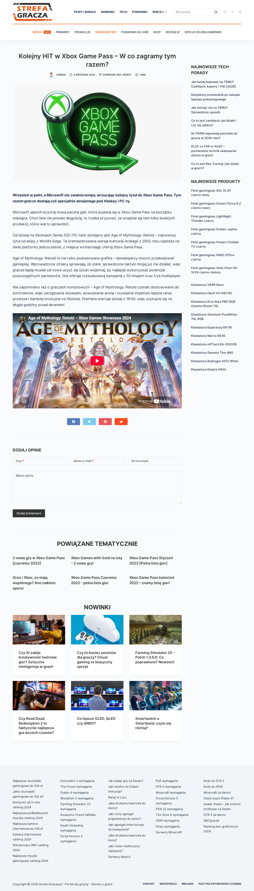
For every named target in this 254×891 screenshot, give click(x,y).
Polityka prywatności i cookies (219, 883)
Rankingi (107, 11)
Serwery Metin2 (119, 857)
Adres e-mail (83, 461)
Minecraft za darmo (217, 792)
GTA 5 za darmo (215, 815)
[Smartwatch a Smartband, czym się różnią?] (155, 695)
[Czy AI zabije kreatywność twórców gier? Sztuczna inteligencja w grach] (39, 629)
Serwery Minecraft (169, 832)
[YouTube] (240, 12)
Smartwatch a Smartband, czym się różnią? (153, 723)
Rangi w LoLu (117, 797)
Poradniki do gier (134, 32)
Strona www (139, 461)
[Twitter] (232, 12)
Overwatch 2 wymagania (77, 781)
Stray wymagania (168, 826)
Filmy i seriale (85, 11)
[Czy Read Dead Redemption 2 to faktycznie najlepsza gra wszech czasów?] (39, 695)
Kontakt (149, 883)
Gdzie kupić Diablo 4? (219, 798)
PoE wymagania (167, 781)
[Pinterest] (105, 421)
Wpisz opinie (25, 475)
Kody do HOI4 (213, 786)
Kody (157, 32)
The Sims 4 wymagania (172, 815)
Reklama (187, 883)
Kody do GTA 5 (214, 781)
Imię (20, 461)
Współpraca (168, 883)
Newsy (41, 32)
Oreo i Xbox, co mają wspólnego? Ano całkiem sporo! (34, 582)
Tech (123, 11)
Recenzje (173, 32)
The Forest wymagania (76, 786)
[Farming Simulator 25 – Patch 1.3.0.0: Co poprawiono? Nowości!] (155, 629)
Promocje (82, 32)
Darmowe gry (105, 32)
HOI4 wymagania (167, 820)
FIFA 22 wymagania (169, 809)
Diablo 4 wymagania (74, 792)
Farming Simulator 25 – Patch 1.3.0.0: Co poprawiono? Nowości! (155, 657)
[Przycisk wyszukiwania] (216, 12)
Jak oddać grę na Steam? (125, 781)
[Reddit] (121, 421)
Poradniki (139, 11)
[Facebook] (225, 12)
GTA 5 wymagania (168, 786)
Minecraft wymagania (171, 792)
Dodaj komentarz (29, 513)
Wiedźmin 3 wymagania (76, 798)
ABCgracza (211, 820)
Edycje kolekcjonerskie (203, 32)
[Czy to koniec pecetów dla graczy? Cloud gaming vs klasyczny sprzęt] (97, 629)
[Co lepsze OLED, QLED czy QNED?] (97, 695)
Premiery (63, 32)
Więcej (158, 11)
